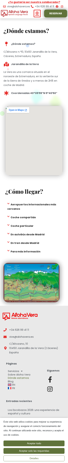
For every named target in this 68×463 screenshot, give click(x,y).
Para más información (25, 251)
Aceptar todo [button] (34, 443)
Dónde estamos (18, 378)
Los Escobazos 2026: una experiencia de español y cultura (33, 411)
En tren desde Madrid (25, 243)
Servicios (13, 371)
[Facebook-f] (50, 379)
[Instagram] (50, 389)
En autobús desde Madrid (27, 234)
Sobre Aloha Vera (19, 374)
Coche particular (22, 226)
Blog (10, 381)
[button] (37, 13)
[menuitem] (24, 384)
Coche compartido (23, 217)
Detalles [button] (34, 458)
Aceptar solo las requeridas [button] (34, 450)
